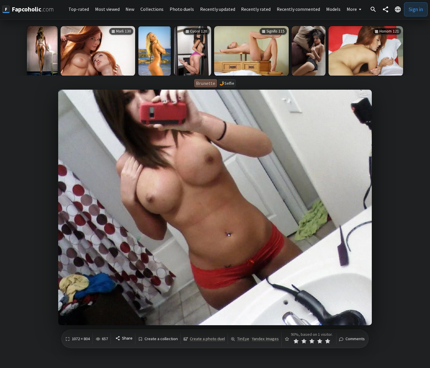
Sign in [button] (416, 9)
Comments (355, 338)
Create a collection (161, 338)
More (352, 9)
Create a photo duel (207, 338)
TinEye (243, 338)
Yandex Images (265, 338)
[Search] (373, 9)
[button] (398, 9)
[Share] (385, 9)
